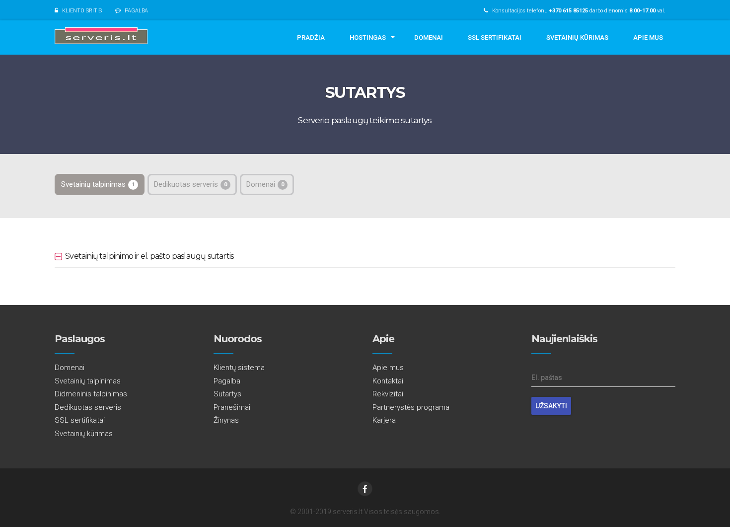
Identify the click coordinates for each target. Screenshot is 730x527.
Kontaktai (387, 380)
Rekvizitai (387, 393)
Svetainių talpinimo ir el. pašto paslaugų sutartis (149, 256)
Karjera (384, 420)
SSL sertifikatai (494, 37)
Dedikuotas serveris (190, 184)
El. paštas (546, 377)
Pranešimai (232, 407)
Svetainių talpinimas (98, 184)
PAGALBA (136, 10)
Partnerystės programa (410, 407)
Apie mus (648, 37)
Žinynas (226, 420)
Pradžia (311, 37)
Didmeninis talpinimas (91, 393)
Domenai (428, 37)
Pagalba (227, 380)
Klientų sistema (239, 367)
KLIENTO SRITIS (82, 10)
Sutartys (227, 393)
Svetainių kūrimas (577, 37)
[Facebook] (365, 488)
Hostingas (368, 37)
